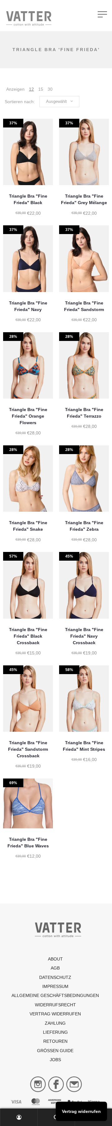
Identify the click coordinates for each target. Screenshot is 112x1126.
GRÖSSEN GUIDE (55, 1050)
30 (50, 89)
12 (31, 89)
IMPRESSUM (55, 986)
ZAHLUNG (55, 1023)
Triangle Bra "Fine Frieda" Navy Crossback (84, 636)
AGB (55, 967)
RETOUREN (55, 1041)
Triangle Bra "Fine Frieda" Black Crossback (28, 636)
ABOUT (55, 958)
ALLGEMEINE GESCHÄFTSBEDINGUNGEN (55, 995)
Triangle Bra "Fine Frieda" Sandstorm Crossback (28, 749)
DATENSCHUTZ (55, 977)
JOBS (55, 1059)
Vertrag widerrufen (55, 1013)
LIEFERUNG (55, 1032)
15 (40, 89)
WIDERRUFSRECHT (55, 1004)
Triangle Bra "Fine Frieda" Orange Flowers (28, 416)
